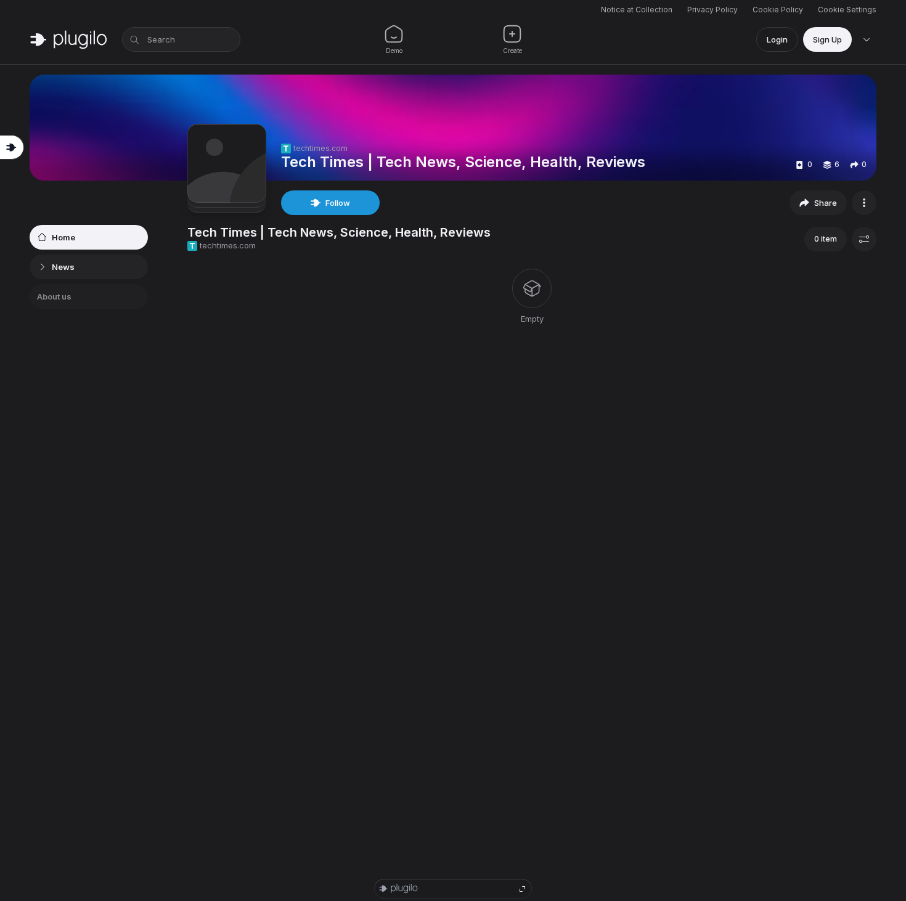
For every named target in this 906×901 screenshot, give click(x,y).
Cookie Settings (847, 9)
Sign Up (827, 39)
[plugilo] (68, 39)
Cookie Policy (778, 9)
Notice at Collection (636, 9)
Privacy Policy (712, 9)
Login (777, 39)
